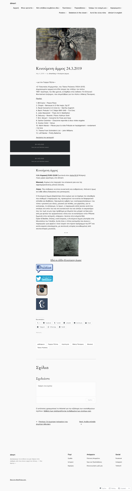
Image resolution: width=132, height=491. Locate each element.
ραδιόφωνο (41, 344)
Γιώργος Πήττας (53, 344)
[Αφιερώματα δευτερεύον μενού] (121, 7)
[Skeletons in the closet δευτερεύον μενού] (87, 12)
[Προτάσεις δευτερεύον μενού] (71, 7)
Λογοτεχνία (65, 344)
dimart (13, 3)
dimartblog (52, 73)
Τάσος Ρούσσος (42, 347)
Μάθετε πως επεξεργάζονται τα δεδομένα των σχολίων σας (67, 411)
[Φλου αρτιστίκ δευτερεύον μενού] (33, 7)
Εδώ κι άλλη (66, 260)
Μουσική (90, 344)
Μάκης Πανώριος (78, 344)
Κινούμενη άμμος (63, 73)
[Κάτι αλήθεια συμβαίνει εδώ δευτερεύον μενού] (59, 7)
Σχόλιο (90, 400)
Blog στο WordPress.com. (18, 480)
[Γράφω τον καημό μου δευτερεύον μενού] (107, 7)
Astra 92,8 (74, 175)
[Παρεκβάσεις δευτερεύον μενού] (85, 7)
